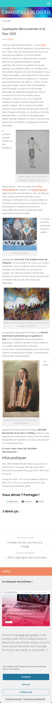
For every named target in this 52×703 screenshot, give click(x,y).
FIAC (43, 45)
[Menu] (48, 3)
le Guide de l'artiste (26, 635)
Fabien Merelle (39, 189)
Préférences (26, 692)
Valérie (10, 39)
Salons (6, 20)
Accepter (26, 676)
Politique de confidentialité (34, 699)
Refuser (26, 684)
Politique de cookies (14, 699)
